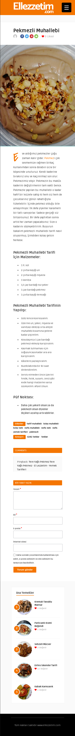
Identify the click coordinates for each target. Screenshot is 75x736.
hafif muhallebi (34, 423)
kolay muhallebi (51, 423)
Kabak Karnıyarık (44, 686)
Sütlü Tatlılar (33, 437)
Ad (15, 514)
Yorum (17, 489)
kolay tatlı (18, 428)
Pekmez (49, 158)
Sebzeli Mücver (43, 644)
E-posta (17, 528)
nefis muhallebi (32, 428)
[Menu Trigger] (66, 7)
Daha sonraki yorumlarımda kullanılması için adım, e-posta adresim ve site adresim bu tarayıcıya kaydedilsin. (36, 559)
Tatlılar (44, 437)
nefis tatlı (46, 428)
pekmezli (33, 432)
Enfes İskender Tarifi (46, 665)
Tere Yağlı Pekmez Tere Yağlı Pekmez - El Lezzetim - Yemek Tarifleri (37, 465)
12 (38, 669)
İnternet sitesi (19, 542)
